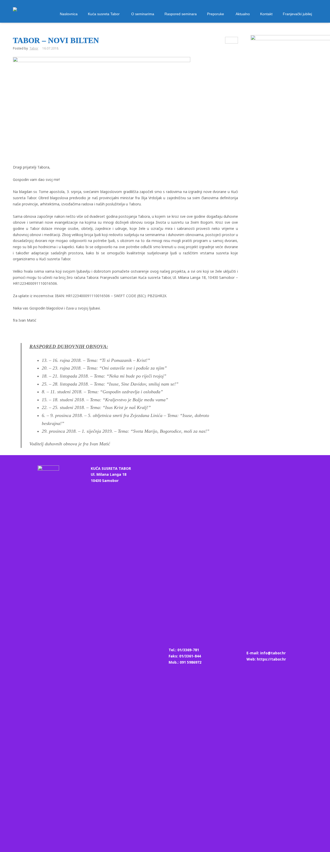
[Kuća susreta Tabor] (15, 11)
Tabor (33, 48)
